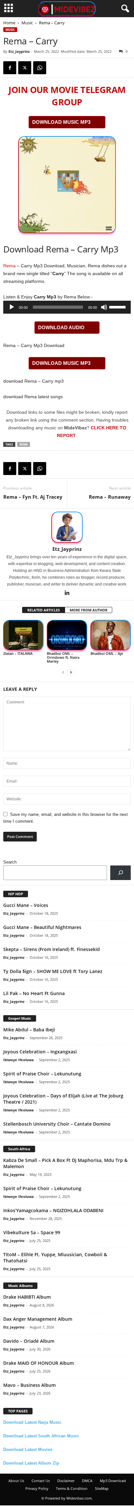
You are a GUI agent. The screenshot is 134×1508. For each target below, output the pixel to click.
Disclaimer (65, 1480)
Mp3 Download (113, 1480)
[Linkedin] (67, 593)
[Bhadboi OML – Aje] (110, 635)
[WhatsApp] (39, 67)
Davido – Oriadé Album (28, 1341)
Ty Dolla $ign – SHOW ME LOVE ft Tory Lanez (52, 971)
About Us (16, 1480)
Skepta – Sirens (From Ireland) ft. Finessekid (51, 949)
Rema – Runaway (110, 496)
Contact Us (41, 1480)
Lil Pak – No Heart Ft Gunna (34, 993)
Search (10, 862)
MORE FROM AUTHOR (88, 610)
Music (27, 23)
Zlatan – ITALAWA (18, 653)
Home (9, 23)
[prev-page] (63, 672)
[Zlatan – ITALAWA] (23, 635)
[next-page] (71, 672)
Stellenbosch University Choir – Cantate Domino (57, 1124)
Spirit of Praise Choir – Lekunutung (42, 1074)
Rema (9, 265)
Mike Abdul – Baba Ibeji (29, 1030)
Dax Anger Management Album (37, 1319)
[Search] (120, 872)
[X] (24, 67)
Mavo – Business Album (29, 1385)
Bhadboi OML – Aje (106, 653)
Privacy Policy (36, 1488)
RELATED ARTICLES (43, 610)
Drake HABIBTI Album (27, 1297)
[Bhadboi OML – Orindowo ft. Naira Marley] (67, 635)
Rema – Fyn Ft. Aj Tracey (32, 496)
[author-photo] (67, 527)
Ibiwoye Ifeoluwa (18, 1059)
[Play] (11, 307)
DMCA (87, 1480)
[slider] (118, 306)
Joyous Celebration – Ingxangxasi (40, 1052)
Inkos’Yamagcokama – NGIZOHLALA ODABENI (53, 1210)
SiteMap (102, 1488)
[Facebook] (9, 67)
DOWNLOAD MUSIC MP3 (61, 122)
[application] (67, 307)
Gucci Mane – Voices (25, 905)
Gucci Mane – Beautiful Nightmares (42, 927)
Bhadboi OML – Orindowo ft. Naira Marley (63, 657)
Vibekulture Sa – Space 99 (31, 1232)
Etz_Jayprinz (19, 51)
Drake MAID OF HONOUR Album (38, 1363)
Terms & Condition (71, 1488)
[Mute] (104, 307)
